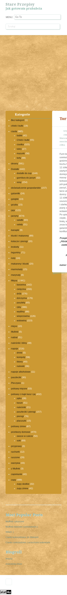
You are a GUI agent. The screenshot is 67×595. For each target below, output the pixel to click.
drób (19, 293)
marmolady (17, 269)
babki (19, 135)
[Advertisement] (33, 72)
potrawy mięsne (19, 388)
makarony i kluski (20, 263)
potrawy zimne (18, 426)
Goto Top (9, 582)
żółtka (62, 145)
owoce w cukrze (25, 436)
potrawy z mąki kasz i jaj (23, 394)
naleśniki (21, 407)
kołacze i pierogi (19, 241)
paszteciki (16, 377)
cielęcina (21, 289)
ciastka (20, 144)
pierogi (20, 416)
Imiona (9, 558)
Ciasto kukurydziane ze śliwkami (22, 537)
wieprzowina (23, 316)
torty (19, 158)
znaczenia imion (14, 564)
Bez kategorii (17, 120)
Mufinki (14, 331)
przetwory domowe (20, 432)
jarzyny (14, 216)
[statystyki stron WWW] (5, 593)
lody (13, 258)
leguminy (15, 252)
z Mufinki (15, 468)
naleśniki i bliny (19, 343)
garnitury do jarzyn (26, 177)
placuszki (21, 420)
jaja (13, 210)
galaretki (15, 193)
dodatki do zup (24, 173)
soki (19, 440)
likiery (20, 361)
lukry (19, 149)
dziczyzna (22, 298)
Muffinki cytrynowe (15, 521)
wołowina (21, 320)
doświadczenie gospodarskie (26, 188)
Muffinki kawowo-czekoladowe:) (22, 526)
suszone (15, 457)
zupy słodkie (23, 484)
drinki (19, 352)
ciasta (14, 131)
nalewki (21, 366)
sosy (19, 182)
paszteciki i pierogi (26, 411)
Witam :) (10, 532)
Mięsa (14, 280)
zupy (13, 480)
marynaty (15, 275)
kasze (20, 403)
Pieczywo (16, 383)
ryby (19, 307)
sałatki (20, 220)
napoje (14, 348)
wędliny (21, 311)
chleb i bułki (17, 125)
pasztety (21, 302)
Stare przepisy (20, 4)
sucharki (15, 452)
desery (14, 163)
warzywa (15, 463)
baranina (21, 284)
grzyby (14, 204)
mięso (14, 326)
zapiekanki (16, 474)
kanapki (15, 230)
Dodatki (15, 169)
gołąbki (15, 199)
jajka (19, 398)
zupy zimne (22, 488)
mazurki (21, 153)
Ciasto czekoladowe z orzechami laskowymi (28, 542)
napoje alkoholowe (21, 371)
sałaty (20, 224)
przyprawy (16, 446)
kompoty (21, 357)
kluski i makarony (20, 235)
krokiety (15, 247)
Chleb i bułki (23, 140)
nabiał (14, 337)
